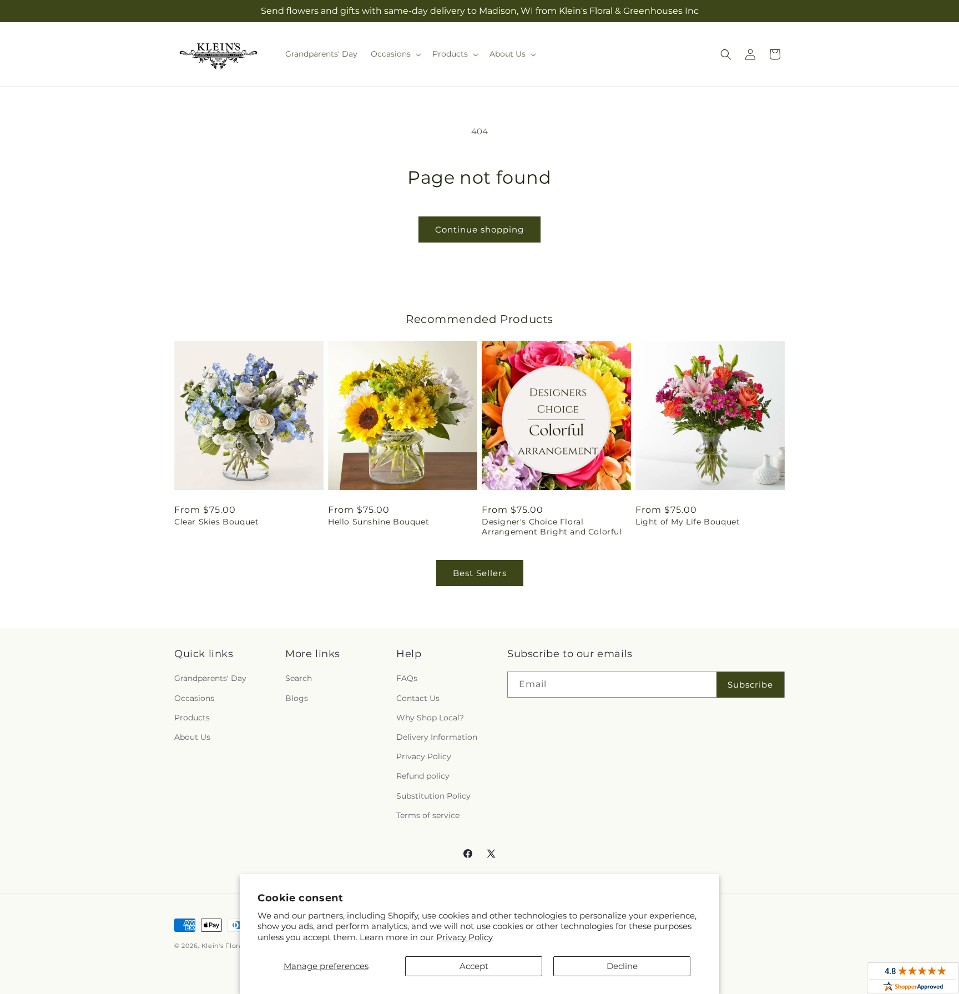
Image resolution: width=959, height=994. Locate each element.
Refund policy (423, 776)
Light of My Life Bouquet (687, 522)
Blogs (296, 698)
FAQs (406, 678)
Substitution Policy (433, 796)
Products (192, 718)
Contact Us (418, 698)
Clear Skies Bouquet (216, 522)
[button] (395, 53)
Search (298, 678)
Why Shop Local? (430, 718)
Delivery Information (436, 737)
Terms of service (428, 815)
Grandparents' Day (210, 678)
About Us (192, 737)
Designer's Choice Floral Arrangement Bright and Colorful (552, 527)
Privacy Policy (464, 937)
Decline (622, 966)
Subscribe (750, 684)
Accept (474, 966)
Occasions (194, 698)
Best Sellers (480, 573)
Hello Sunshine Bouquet (378, 522)
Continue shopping (479, 229)
